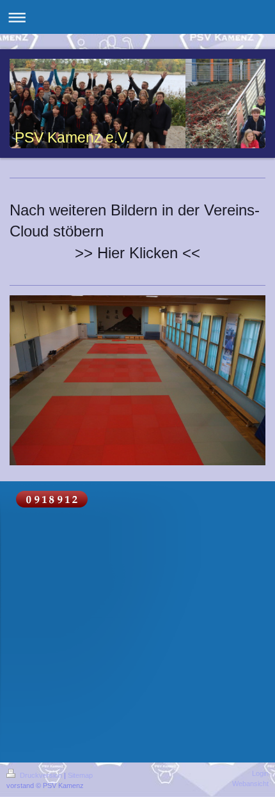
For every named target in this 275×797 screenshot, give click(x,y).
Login (260, 773)
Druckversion (41, 775)
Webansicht (250, 783)
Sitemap (80, 775)
